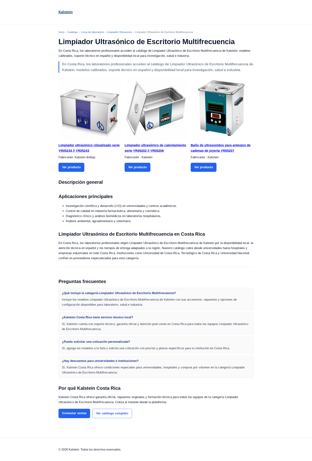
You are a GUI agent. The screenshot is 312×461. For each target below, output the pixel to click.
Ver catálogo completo (112, 413)
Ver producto (71, 167)
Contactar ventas (74, 413)
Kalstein (65, 12)
